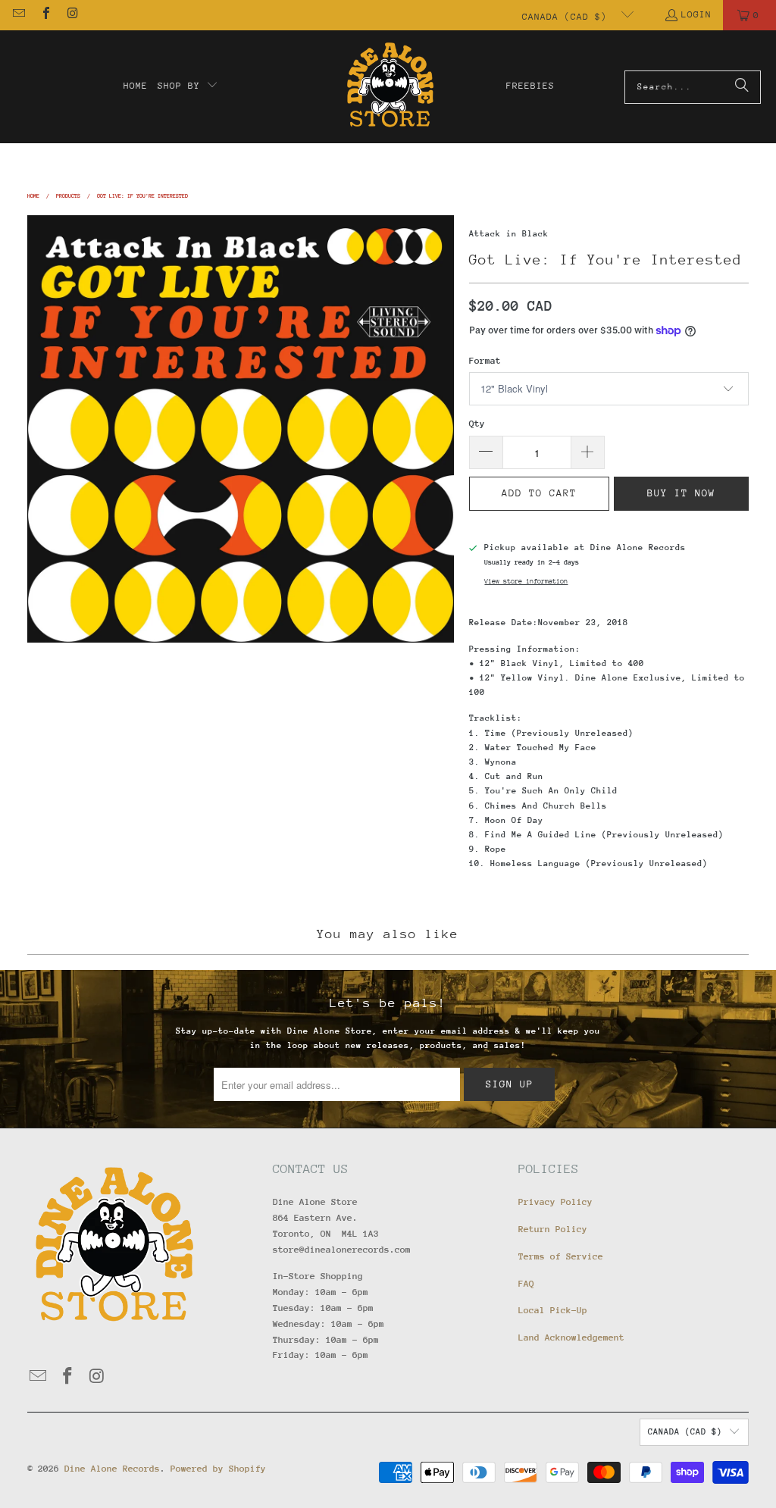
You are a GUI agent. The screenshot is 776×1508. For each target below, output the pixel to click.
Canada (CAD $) (567, 16)
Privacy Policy (555, 1202)
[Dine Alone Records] (390, 87)
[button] (188, 86)
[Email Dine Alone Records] (18, 15)
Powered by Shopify (218, 1468)
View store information (526, 581)
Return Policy (552, 1229)
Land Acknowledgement (571, 1337)
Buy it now (681, 493)
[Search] (742, 87)
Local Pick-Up (552, 1310)
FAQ (526, 1283)
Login (696, 14)
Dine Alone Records (112, 1468)
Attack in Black (509, 234)
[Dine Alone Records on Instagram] (72, 15)
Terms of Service (560, 1256)
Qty (477, 423)
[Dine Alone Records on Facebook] (45, 15)
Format (485, 360)
